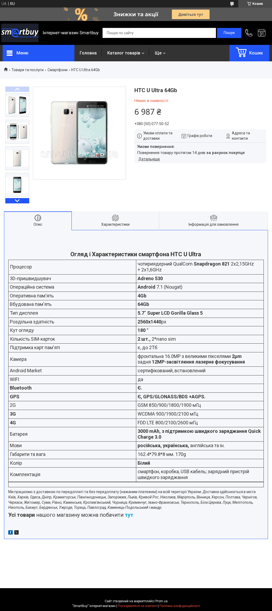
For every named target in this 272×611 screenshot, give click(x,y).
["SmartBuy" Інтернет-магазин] (20, 33)
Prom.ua (161, 601)
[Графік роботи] (261, 33)
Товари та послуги (27, 70)
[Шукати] (229, 33)
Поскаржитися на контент (137, 606)
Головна (88, 52)
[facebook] (10, 533)
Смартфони (57, 70)
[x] (16, 533)
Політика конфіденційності (179, 606)
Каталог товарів (123, 52)
